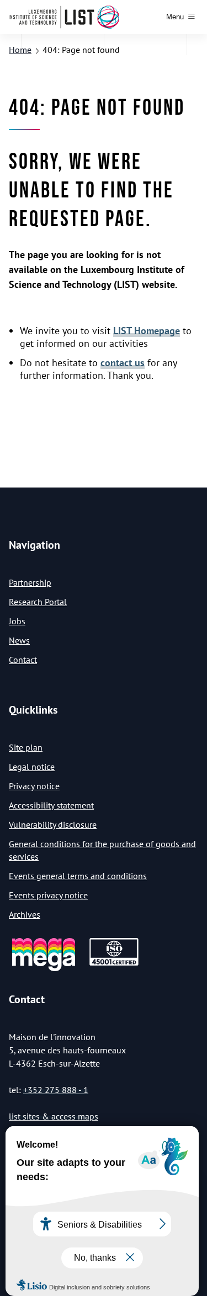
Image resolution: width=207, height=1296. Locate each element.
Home (20, 49)
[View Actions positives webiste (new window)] (43, 969)
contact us (122, 362)
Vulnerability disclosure (53, 824)
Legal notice (32, 766)
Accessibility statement (51, 805)
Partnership (30, 582)
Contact (23, 659)
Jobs (17, 620)
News (19, 640)
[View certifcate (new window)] (114, 963)
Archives (24, 914)
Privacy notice (34, 785)
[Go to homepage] (64, 17)
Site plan (26, 747)
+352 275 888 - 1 (55, 1089)
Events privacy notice (48, 895)
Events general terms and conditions (78, 875)
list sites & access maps (53, 1116)
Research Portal (38, 601)
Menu (175, 17)
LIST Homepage (146, 330)
